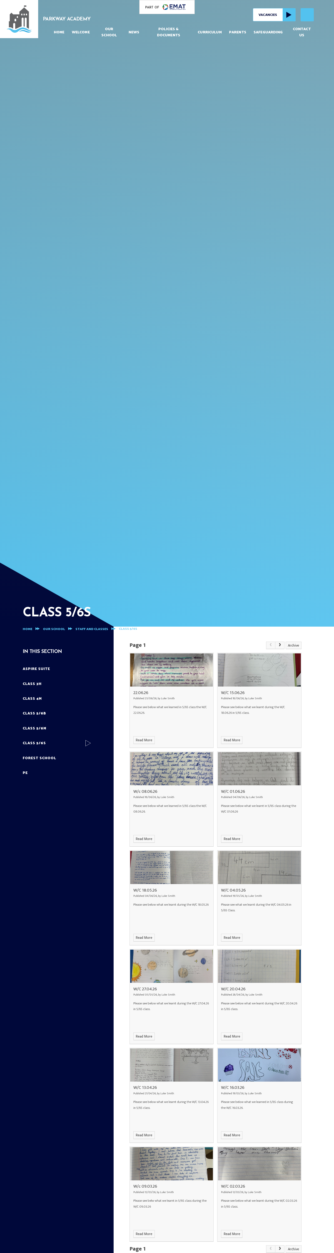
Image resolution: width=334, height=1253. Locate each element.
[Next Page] (279, 645)
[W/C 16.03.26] (259, 1065)
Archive (293, 646)
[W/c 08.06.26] (171, 768)
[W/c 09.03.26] (171, 1163)
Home (27, 629)
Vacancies (268, 15)
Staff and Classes (91, 629)
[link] (270, 645)
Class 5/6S (128, 629)
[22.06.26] (171, 670)
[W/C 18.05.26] (171, 867)
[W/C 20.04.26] (259, 966)
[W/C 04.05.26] (259, 867)
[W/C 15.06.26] (259, 670)
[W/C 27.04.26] (171, 966)
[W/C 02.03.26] (259, 1163)
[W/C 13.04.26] (171, 1065)
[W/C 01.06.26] (259, 768)
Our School (54, 629)
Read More (144, 740)
